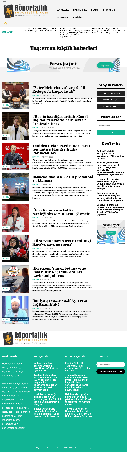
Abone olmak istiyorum (111, 371)
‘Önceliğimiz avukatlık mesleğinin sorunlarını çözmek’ (61, 212)
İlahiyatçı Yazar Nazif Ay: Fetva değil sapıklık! (59, 302)
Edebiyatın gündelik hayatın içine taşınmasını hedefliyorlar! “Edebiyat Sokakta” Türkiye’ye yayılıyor (110, 209)
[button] (6, 23)
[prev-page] (26, 30)
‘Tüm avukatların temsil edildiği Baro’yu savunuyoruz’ (61, 242)
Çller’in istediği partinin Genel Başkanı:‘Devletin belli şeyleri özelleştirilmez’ (60, 120)
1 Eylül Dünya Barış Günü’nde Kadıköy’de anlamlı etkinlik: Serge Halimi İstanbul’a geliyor (110, 197)
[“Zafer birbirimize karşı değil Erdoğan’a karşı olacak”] (15, 95)
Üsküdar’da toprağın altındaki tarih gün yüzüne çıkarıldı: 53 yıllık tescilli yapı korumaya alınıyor (107, 30)
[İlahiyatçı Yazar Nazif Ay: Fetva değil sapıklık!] (15, 310)
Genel (6, 105)
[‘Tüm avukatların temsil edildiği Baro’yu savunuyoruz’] (15, 248)
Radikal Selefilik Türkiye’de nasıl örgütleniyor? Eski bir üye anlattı (42, 29)
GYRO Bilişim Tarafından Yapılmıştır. (78, 448)
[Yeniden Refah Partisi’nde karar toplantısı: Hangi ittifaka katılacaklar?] (15, 157)
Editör (35, 95)
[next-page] (124, 30)
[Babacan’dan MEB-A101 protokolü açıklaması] (15, 187)
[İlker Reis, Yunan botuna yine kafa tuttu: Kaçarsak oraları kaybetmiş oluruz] (15, 279)
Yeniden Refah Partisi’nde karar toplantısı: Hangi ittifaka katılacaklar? (61, 149)
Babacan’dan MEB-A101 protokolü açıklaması (63, 179)
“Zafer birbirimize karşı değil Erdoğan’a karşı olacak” (58, 89)
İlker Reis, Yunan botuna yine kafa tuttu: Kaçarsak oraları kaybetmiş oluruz (59, 272)
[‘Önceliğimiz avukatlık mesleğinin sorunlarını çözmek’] (15, 218)
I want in (111, 133)
